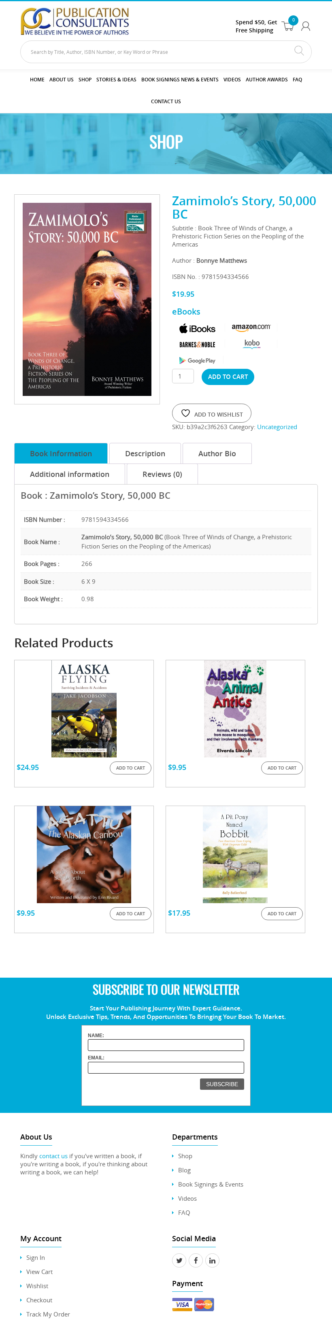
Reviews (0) (162, 474)
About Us (61, 79)
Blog (184, 1170)
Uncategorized (277, 427)
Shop (85, 79)
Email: (96, 1058)
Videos (187, 1198)
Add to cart (228, 376)
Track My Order (48, 1314)
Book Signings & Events (210, 1184)
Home (37, 79)
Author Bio (217, 453)
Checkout (39, 1300)
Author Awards (267, 79)
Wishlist (37, 1286)
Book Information (61, 453)
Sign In (35, 1257)
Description (145, 453)
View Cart (39, 1272)
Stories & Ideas (116, 79)
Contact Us (166, 101)
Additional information (69, 474)
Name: (96, 1035)
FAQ (297, 79)
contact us (53, 1156)
